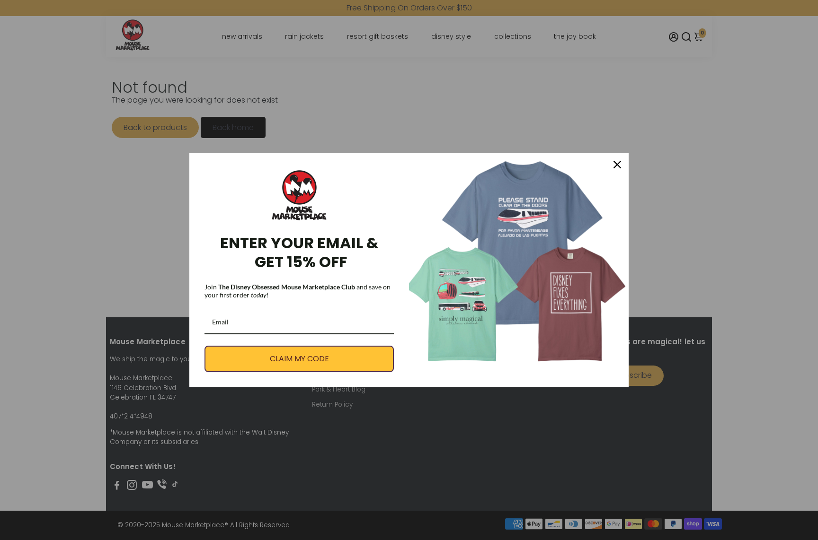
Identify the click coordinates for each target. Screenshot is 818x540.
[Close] (617, 164)
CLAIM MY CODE (299, 358)
